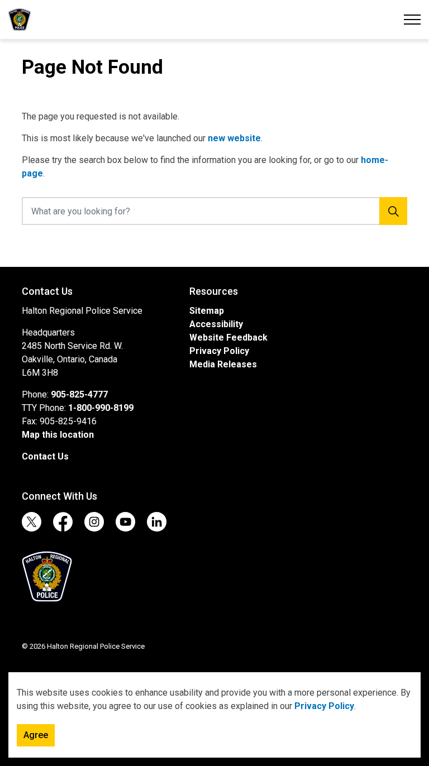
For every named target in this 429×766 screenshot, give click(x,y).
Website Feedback (228, 337)
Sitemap (206, 310)
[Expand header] (412, 19)
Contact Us (45, 456)
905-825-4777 (79, 394)
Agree (35, 735)
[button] (47, 576)
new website (234, 138)
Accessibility (216, 324)
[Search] (393, 211)
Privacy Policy (324, 706)
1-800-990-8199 (101, 408)
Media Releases (223, 364)
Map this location (58, 434)
